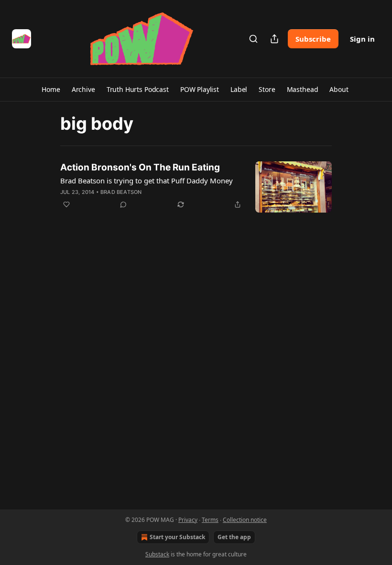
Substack (157, 554)
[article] (196, 187)
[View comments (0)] (123, 204)
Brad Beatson (121, 192)
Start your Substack (177, 537)
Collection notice (245, 520)
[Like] (66, 204)
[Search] (253, 38)
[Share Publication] (274, 38)
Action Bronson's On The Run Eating (140, 167)
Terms (210, 520)
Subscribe (313, 39)
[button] (50, 89)
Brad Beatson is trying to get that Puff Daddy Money (146, 180)
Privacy (187, 520)
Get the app (234, 537)
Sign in (362, 39)
